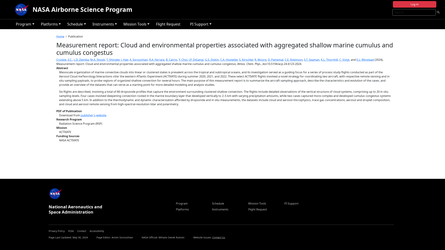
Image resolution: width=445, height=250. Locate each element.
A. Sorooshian (139, 60)
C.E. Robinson (294, 60)
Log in (415, 4)
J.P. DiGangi (196, 60)
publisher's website (93, 115)
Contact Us (218, 237)
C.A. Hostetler (229, 60)
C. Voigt (344, 60)
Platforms (48, 25)
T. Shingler (113, 60)
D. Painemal (275, 60)
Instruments (102, 25)
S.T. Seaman (311, 60)
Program (22, 25)
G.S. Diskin (212, 60)
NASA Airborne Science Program (82, 9)
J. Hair (124, 60)
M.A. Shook (97, 60)
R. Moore (260, 60)
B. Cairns (171, 60)
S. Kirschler (246, 60)
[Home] (22, 9)
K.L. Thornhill (329, 60)
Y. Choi (183, 60)
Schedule (74, 25)
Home (60, 36)
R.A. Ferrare (156, 60)
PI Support (198, 25)
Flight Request (168, 24)
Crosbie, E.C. (64, 60)
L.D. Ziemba (81, 60)
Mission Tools (134, 25)
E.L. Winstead (365, 60)
